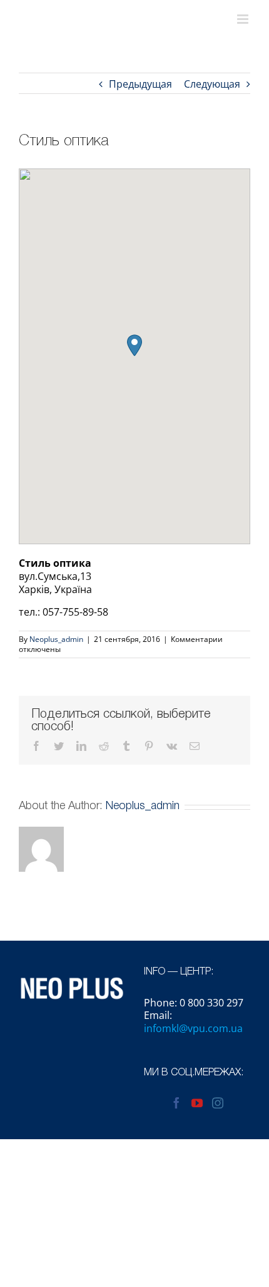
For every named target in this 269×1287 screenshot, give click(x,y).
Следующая (212, 84)
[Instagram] (217, 1103)
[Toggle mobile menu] (243, 19)
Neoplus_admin (56, 639)
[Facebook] (176, 1103)
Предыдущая (140, 84)
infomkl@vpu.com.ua (193, 1028)
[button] (134, 345)
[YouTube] (197, 1103)
